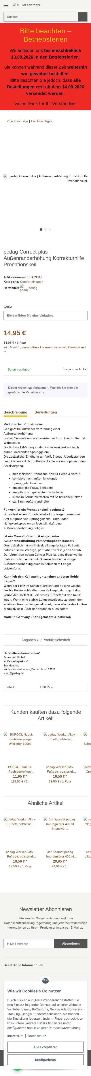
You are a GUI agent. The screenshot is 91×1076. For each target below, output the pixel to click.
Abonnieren (71, 953)
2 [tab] (45, 229)
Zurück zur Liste (17, 121)
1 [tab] (41, 229)
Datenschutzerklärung (26, 928)
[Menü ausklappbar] (6, 3)
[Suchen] (82, 16)
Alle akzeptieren (45, 1047)
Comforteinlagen (32, 282)
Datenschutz (37, 1036)
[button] (70, 5)
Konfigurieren (45, 1060)
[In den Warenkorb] (7, 134)
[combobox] (45, 315)
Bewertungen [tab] (45, 412)
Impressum (15, 1036)
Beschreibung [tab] (15, 412)
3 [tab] (50, 229)
